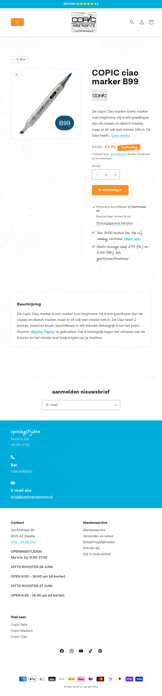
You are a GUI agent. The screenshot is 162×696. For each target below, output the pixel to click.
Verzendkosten (118, 154)
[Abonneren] (115, 405)
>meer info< (132, 239)
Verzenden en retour (98, 536)
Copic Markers (22, 631)
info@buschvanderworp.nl (32, 497)
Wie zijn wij (91, 548)
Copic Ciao (19, 637)
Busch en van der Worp (85, 686)
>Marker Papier (42, 332)
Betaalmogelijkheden (99, 542)
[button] (14, 22)
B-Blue (21, 59)
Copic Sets (19, 625)
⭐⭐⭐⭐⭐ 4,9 (87, 4)
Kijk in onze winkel (97, 554)
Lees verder (121, 135)
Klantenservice (94, 530)
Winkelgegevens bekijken (114, 223)
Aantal (96, 166)
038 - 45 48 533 (23, 542)
